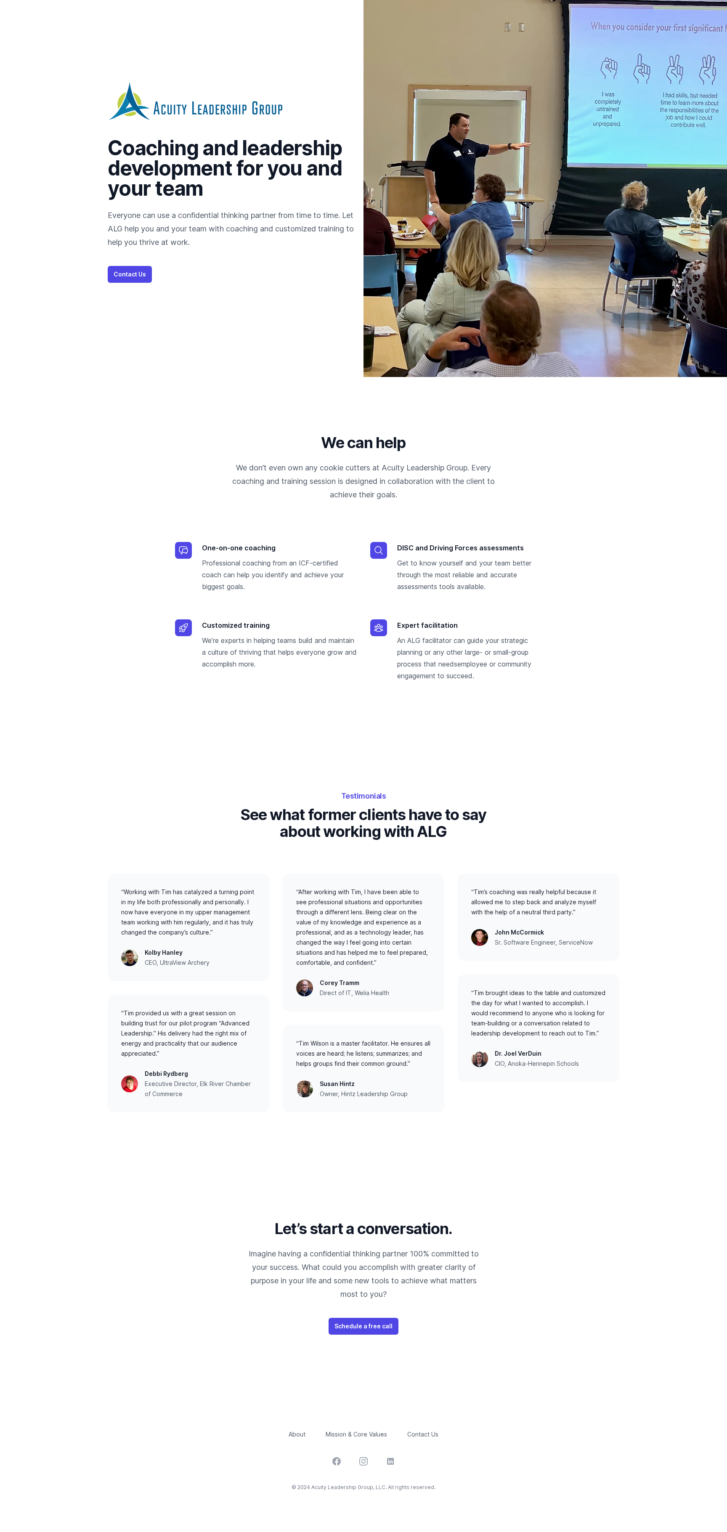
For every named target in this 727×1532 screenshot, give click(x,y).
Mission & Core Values (356, 1434)
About (297, 1434)
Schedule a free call (363, 1326)
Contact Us (130, 274)
